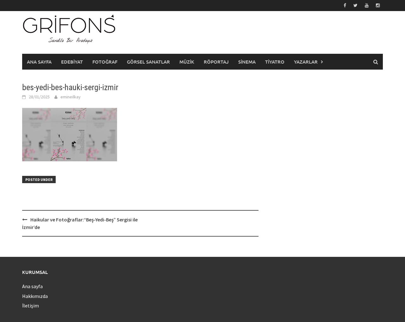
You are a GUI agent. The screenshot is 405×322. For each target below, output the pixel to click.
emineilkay (70, 97)
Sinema (247, 62)
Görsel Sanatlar (148, 62)
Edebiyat (72, 62)
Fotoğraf (104, 62)
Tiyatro (274, 62)
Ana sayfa (39, 62)
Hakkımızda (35, 296)
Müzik (186, 62)
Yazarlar (306, 62)
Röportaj (216, 62)
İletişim (30, 305)
